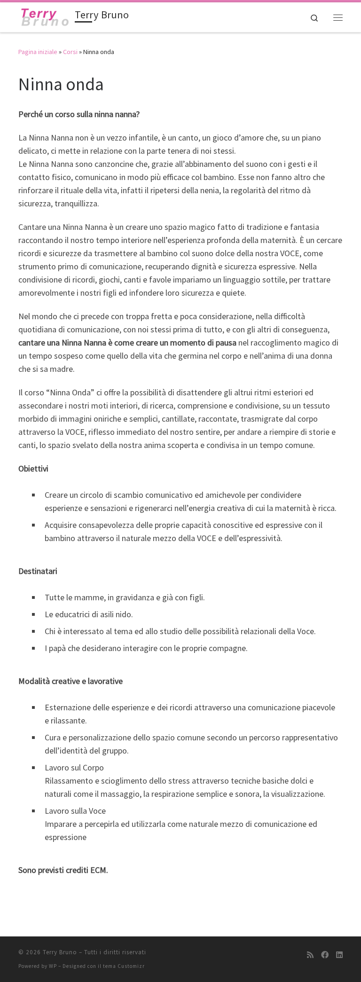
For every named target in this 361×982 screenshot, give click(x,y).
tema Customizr (124, 966)
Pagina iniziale (37, 51)
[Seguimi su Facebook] (325, 955)
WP (53, 966)
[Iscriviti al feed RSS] (310, 955)
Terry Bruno (60, 952)
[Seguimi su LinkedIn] (339, 955)
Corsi (70, 51)
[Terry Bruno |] (44, 16)
